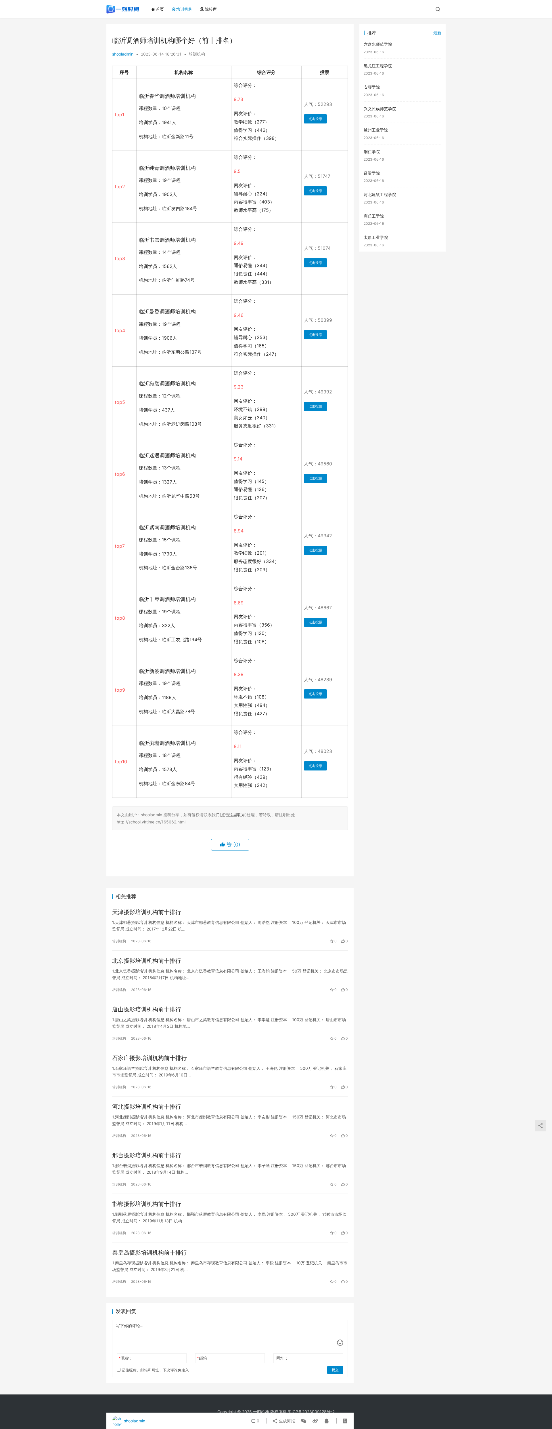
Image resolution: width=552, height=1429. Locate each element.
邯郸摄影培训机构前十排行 (146, 1203)
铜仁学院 (372, 151)
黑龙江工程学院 (378, 65)
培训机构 (184, 9)
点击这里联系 (233, 814)
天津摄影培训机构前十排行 (146, 912)
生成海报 (286, 1420)
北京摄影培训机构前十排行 (146, 960)
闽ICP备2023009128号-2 (311, 1411)
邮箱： (204, 1358)
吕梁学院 (372, 173)
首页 (160, 9)
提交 (335, 1370)
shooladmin (122, 54)
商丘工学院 (374, 216)
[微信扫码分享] (303, 1421)
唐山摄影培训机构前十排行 (146, 1009)
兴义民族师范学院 (380, 108)
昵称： (126, 1358)
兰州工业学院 (376, 130)
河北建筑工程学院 (380, 194)
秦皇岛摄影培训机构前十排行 (149, 1252)
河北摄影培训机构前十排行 (146, 1106)
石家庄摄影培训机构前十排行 (149, 1058)
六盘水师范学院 (378, 44)
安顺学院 (372, 87)
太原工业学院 (376, 237)
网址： (282, 1358)
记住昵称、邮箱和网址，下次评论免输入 (154, 1370)
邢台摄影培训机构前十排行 (146, 1155)
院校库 (211, 9)
